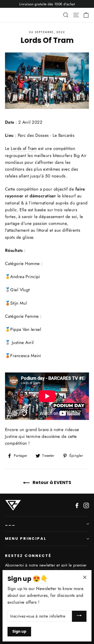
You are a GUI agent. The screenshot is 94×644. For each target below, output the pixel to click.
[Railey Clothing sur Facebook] (77, 504)
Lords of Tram (24, 148)
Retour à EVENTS (51, 482)
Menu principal (26, 538)
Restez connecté (28, 555)
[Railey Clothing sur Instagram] (86, 504)
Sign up (19, 631)
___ (10, 523)
